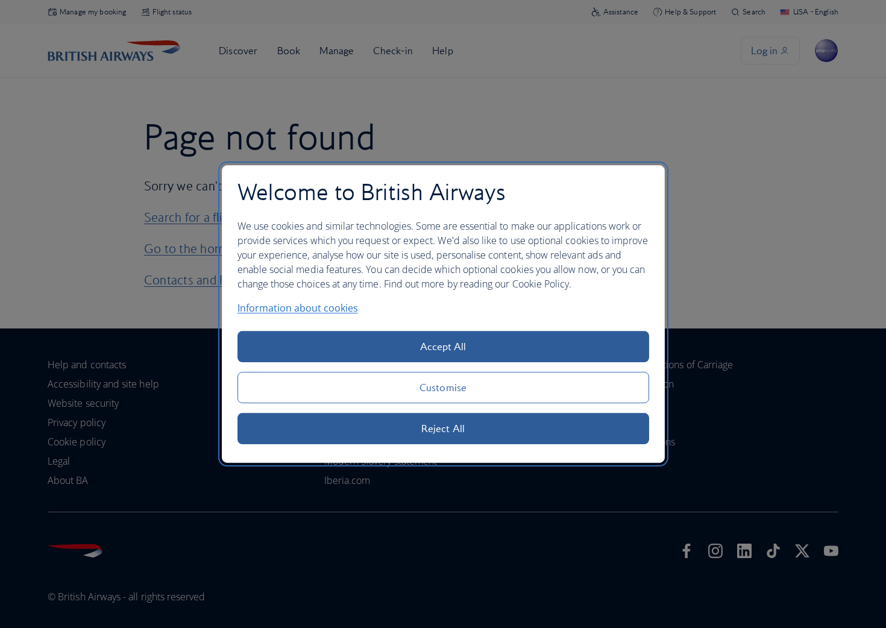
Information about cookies (297, 308)
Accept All (443, 347)
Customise (443, 388)
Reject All (443, 428)
